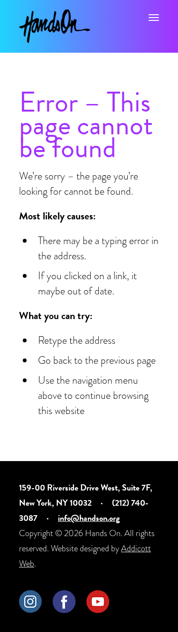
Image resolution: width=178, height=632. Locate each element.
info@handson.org (89, 517)
